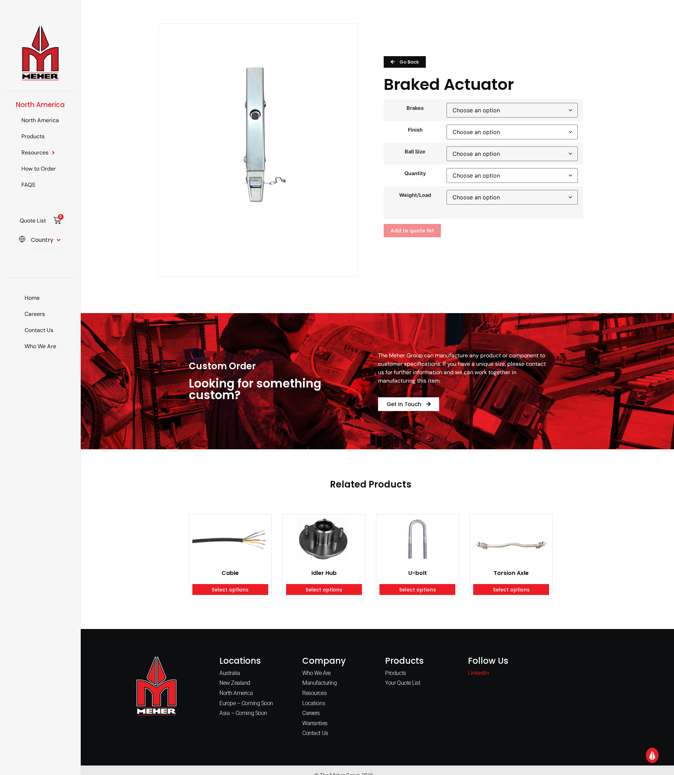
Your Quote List (402, 683)
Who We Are (40, 346)
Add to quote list (412, 230)
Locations (313, 703)
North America (40, 120)
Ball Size (415, 151)
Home (32, 298)
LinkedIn (478, 672)
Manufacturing (319, 683)
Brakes (415, 108)
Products (33, 136)
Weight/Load (415, 195)
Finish (415, 129)
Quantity (415, 173)
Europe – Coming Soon (246, 703)
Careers (35, 314)
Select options (230, 589)
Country (42, 240)
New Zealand (234, 683)
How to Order (38, 168)
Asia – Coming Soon (243, 713)
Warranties (315, 723)
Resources (34, 152)
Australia (229, 673)
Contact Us (39, 330)
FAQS (28, 184)
